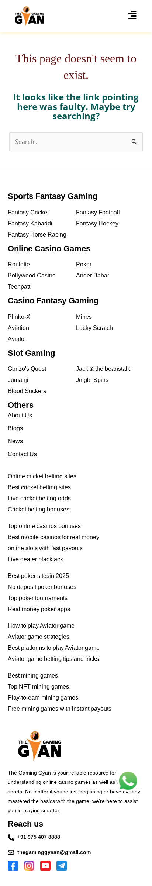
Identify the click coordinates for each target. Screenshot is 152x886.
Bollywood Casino (32, 275)
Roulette (19, 264)
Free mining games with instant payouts (59, 709)
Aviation (18, 328)
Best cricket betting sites (39, 487)
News (15, 441)
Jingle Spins (92, 380)
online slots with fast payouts (45, 548)
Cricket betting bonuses (38, 509)
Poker (83, 264)
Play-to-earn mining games (43, 697)
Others (21, 405)
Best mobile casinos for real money (53, 537)
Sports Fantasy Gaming (52, 196)
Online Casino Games (49, 248)
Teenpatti (20, 286)
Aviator (17, 339)
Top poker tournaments (38, 598)
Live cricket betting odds (39, 498)
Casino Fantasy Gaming (53, 300)
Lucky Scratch (94, 328)
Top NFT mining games (38, 686)
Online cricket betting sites (42, 476)
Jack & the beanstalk (103, 369)
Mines (84, 317)
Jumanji (18, 380)
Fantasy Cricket (28, 212)
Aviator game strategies (38, 637)
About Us (20, 415)
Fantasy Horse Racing (37, 234)
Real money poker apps (39, 609)
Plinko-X (19, 317)
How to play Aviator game (41, 626)
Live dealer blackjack (35, 559)
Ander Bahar (92, 275)
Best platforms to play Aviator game (54, 648)
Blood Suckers (27, 391)
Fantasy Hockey (97, 223)
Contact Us (22, 454)
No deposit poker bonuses (42, 587)
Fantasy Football (98, 212)
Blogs (15, 428)
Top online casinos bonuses (44, 526)
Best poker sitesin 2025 (38, 576)
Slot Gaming (31, 353)
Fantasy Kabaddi (30, 223)
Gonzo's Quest (27, 369)
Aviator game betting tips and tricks (53, 659)
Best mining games (33, 675)
